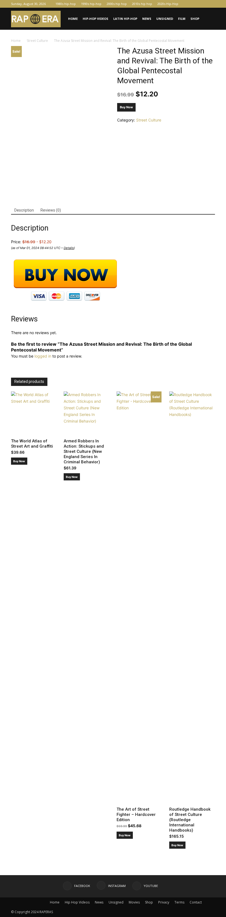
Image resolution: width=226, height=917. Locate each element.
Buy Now (126, 107)
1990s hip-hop (91, 4)
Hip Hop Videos (77, 902)
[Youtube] (211, 4)
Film (181, 19)
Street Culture (37, 40)
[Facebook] (193, 4)
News (146, 19)
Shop (194, 19)
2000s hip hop (117, 4)
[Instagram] (202, 4)
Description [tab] (24, 210)
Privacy (163, 902)
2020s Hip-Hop (167, 4)
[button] (208, 18)
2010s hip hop (142, 4)
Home (73, 19)
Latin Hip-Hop (125, 19)
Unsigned (164, 19)
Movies (134, 902)
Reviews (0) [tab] (51, 210)
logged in (42, 356)
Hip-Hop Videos (95, 19)
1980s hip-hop (65, 4)
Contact (196, 902)
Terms (179, 902)
